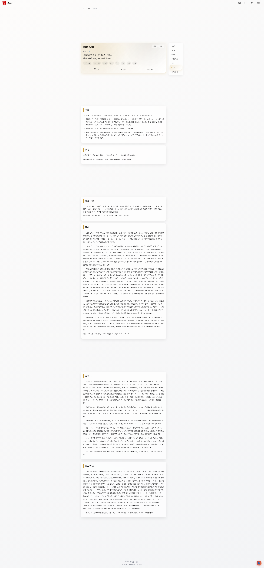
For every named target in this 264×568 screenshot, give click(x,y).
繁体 (137, 562)
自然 (123, 63)
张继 (88, 51)
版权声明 (140, 565)
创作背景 (175, 59)
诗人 (245, 3)
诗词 (239, 3)
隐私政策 (132, 565)
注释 (173, 50)
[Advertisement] (132, 26)
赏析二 (174, 67)
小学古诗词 (87, 63)
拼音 (154, 46)
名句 (251, 3)
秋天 (117, 63)
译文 (173, 54)
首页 (83, 8)
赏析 (173, 63)
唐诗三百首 (97, 63)
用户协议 (124, 565)
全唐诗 (105, 63)
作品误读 (175, 72)
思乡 (111, 63)
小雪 (134, 63)
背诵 (161, 46)
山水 (129, 63)
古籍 (258, 3)
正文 (173, 46)
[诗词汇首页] (7, 3)
